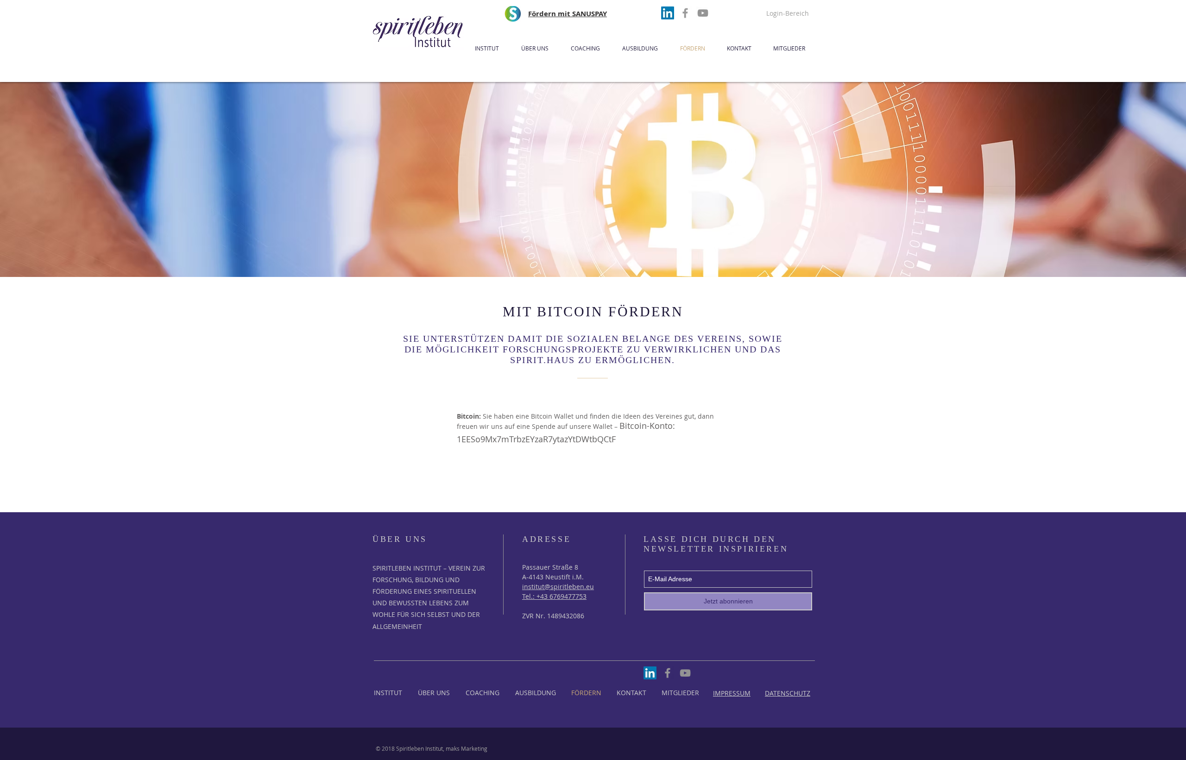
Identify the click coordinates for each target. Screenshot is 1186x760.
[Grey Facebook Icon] (685, 12)
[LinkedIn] (667, 12)
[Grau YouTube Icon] (702, 12)
